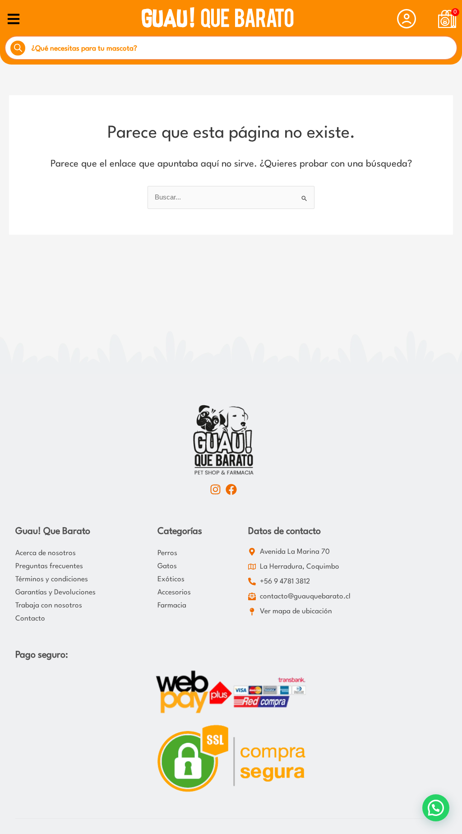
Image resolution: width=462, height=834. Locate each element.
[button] (435, 807)
